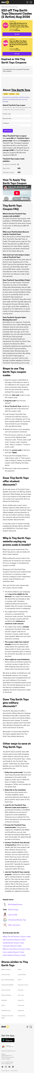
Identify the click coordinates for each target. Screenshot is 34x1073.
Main (2, 7)
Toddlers (6, 94)
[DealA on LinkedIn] (13, 1067)
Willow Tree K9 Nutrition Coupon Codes (17, 937)
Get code (17, 34)
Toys (17, 94)
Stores (7, 7)
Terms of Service (5, 1070)
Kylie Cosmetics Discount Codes (14, 940)
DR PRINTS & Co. (6, 1010)
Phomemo (20, 990)
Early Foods (21, 1005)
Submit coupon (8, 130)
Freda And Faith (5, 990)
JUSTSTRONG (22, 974)
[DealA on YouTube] (9, 1067)
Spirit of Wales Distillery (7, 980)
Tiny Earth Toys (20, 90)
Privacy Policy (14, 1070)
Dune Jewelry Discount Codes (13, 952)
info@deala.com (9, 1063)
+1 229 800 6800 (9, 1062)
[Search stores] (31, 2)
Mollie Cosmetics (6, 969)
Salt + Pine (21, 995)
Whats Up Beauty (6, 995)
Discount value (7, 118)
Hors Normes (21, 1015)
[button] (17, 25)
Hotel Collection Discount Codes (14, 955)
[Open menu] (27, 2)
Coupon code (6, 114)
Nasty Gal (20, 1000)
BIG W (19, 980)
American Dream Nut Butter (7, 1017)
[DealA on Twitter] (2, 1067)
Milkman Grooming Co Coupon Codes (16, 949)
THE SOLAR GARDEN (7, 985)
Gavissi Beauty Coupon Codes (13, 943)
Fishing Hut (21, 1010)
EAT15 (3, 1005)
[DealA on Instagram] (6, 1067)
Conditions (6, 123)
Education (12, 94)
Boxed (19, 969)
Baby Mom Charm (23, 985)
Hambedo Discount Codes (12, 946)
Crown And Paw (5, 974)
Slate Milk (4, 1000)
